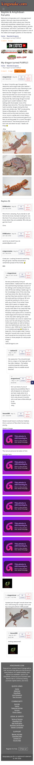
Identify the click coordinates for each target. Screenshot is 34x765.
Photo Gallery (17, 712)
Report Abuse (28, 79)
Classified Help (17, 736)
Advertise (17, 691)
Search (4, 41)
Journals (17, 704)
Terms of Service (17, 719)
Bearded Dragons (13, 36)
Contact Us (17, 738)
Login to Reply (20, 71)
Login (11, 41)
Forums (17, 710)
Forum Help (17, 741)
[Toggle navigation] (3, 9)
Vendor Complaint (17, 727)
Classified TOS (17, 721)
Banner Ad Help (17, 734)
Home (3, 36)
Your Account (17, 697)
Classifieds (17, 693)
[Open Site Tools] (32, 382)
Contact (21, 79)
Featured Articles (17, 708)
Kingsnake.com (8, 756)
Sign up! (24, 749)
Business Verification (17, 725)
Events (17, 706)
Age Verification (17, 723)
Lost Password (17, 695)
